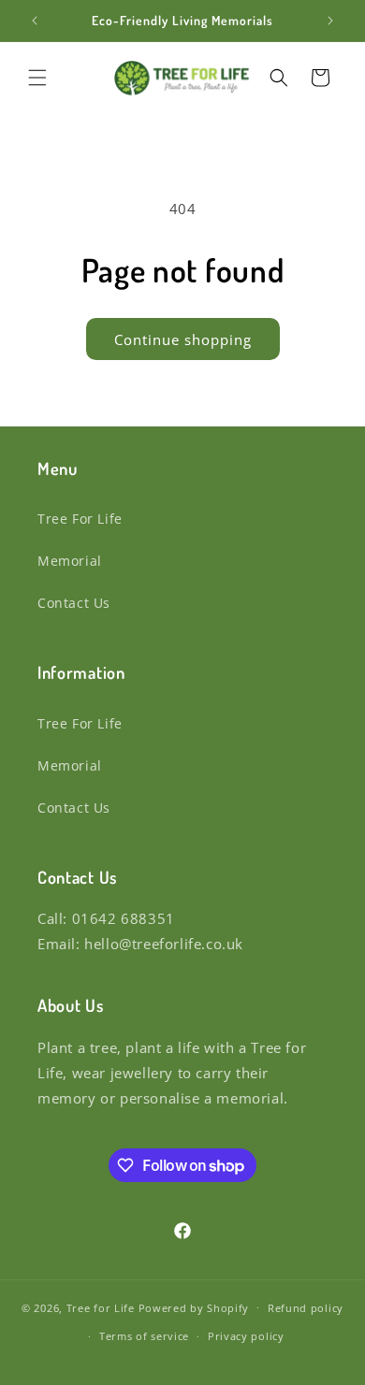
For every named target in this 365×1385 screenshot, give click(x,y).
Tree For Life (80, 518)
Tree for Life (100, 1307)
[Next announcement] (330, 20)
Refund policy (305, 1308)
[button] (37, 77)
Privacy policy (246, 1336)
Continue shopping (183, 339)
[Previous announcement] (34, 20)
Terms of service (144, 1336)
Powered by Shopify (194, 1307)
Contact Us (73, 603)
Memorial (69, 561)
